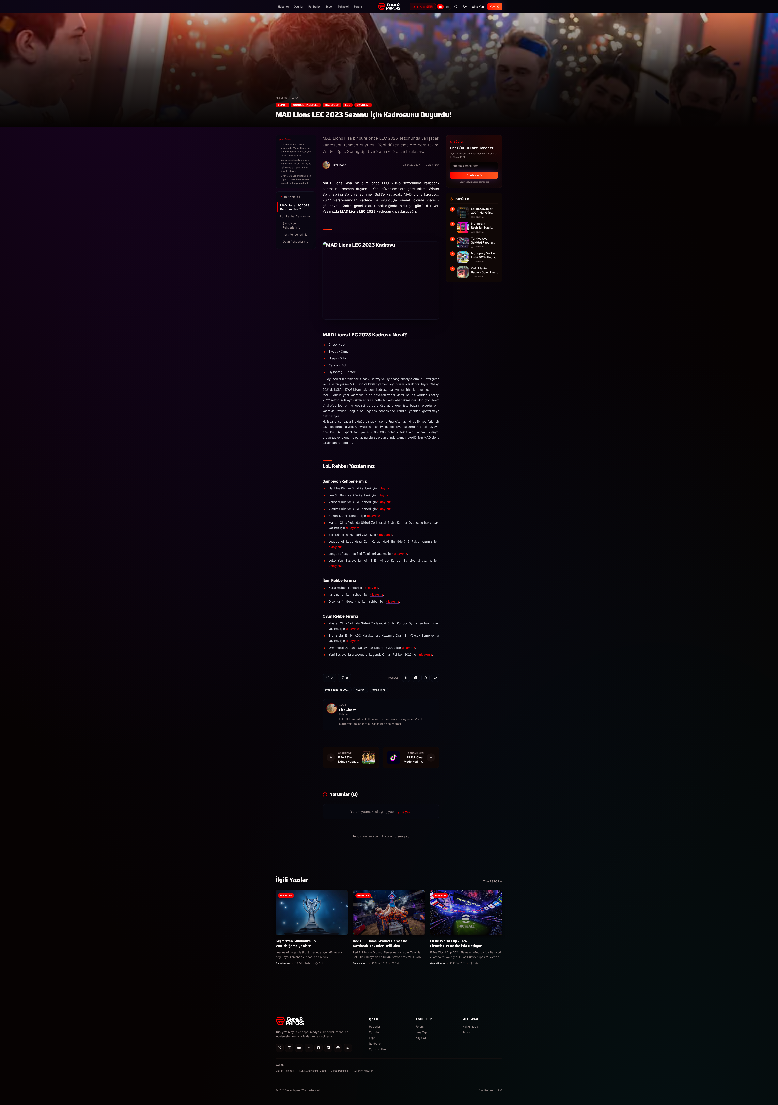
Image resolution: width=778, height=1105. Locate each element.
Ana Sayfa (281, 97)
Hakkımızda (470, 1026)
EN (447, 6)
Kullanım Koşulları (363, 1070)
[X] (280, 1048)
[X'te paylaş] (406, 678)
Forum (358, 6)
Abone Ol (476, 175)
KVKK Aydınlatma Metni (312, 1070)
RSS (500, 1090)
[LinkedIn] (328, 1048)
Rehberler (314, 6)
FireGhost (347, 710)
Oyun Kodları (377, 1049)
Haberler (283, 6)
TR (440, 6)
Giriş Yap (478, 6)
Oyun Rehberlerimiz (296, 241)
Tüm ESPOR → (492, 881)
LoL (347, 104)
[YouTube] (299, 1048)
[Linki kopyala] (435, 678)
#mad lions (378, 689)
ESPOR (295, 97)
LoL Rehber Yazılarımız (295, 216)
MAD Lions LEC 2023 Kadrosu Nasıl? (294, 207)
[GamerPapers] (389, 6)
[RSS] (348, 1048)
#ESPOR (360, 689)
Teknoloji (343, 6)
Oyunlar (299, 6)
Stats (424, 6)
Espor (329, 6)
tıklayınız (383, 488)
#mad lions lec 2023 (337, 689)
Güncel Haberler (305, 104)
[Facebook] (318, 1048)
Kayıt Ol (495, 6)
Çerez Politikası (339, 1070)
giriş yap (404, 812)
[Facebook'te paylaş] (416, 678)
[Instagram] (289, 1048)
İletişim (466, 1032)
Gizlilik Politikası (285, 1070)
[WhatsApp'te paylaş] (425, 678)
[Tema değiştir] (465, 7)
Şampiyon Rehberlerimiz (292, 225)
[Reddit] (338, 1048)
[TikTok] (309, 1048)
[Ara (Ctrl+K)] (456, 7)
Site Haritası (486, 1090)
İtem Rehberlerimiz (295, 234)
